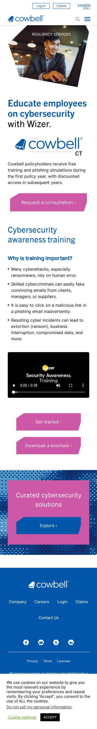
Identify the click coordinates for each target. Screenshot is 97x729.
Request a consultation (47, 202)
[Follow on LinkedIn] (71, 642)
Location (84, 5)
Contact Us (49, 618)
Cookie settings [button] (22, 717)
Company (17, 602)
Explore (47, 525)
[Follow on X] (56, 642)
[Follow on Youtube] (41, 642)
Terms (47, 661)
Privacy (32, 661)
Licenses (63, 661)
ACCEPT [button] (50, 717)
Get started (47, 421)
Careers (41, 602)
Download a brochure (47, 445)
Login (62, 602)
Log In (41, 6)
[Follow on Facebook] (26, 642)
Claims (61, 6)
